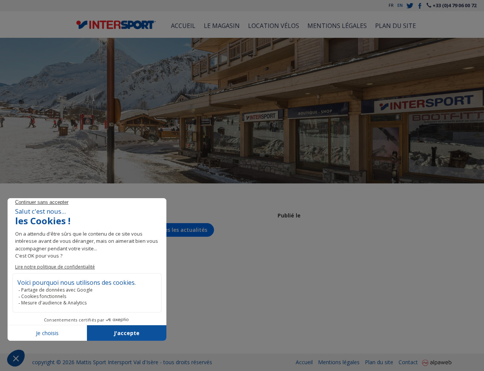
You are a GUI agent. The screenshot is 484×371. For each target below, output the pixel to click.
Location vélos (273, 26)
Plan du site (395, 26)
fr (391, 5)
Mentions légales (337, 26)
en (400, 5)
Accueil (183, 26)
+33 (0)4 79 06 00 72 (453, 5)
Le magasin (222, 26)
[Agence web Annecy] (437, 362)
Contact (408, 362)
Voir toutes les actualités (173, 229)
